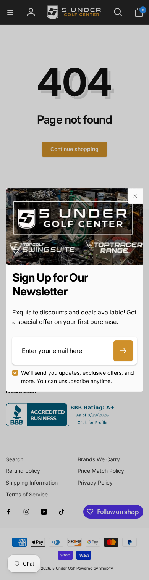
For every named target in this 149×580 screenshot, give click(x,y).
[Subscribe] (123, 350)
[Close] (135, 196)
